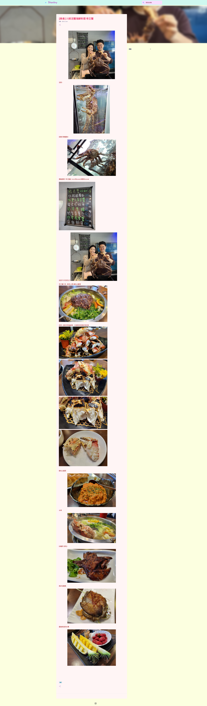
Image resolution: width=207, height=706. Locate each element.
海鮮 (60, 682)
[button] (60, 25)
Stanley (52, 2)
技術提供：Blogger (104, 703)
